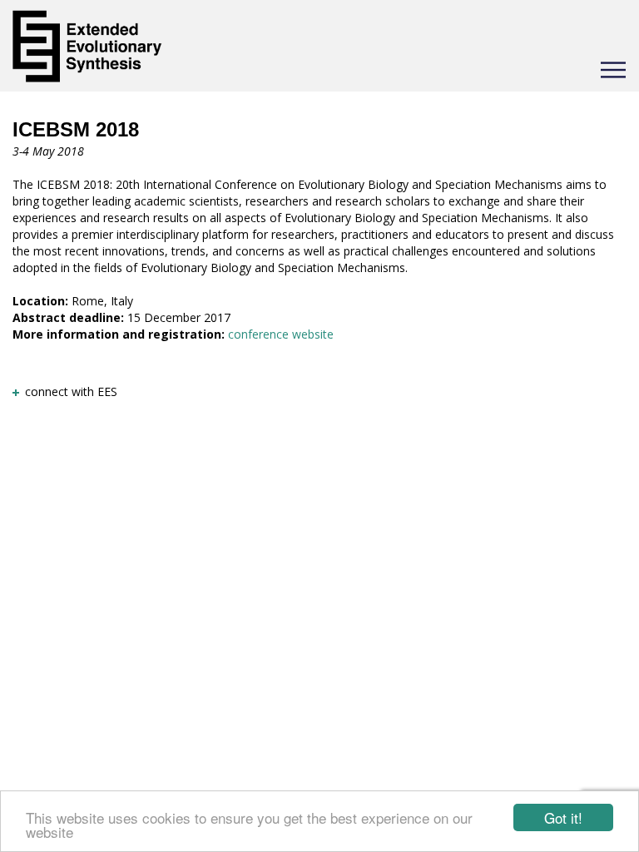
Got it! (563, 817)
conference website (281, 334)
